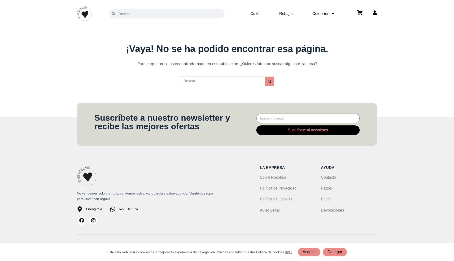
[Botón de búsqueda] (269, 81)
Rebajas (286, 14)
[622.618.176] (112, 209)
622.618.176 (128, 209)
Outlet (255, 14)
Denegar (334, 252)
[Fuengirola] (80, 209)
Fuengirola (94, 209)
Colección (320, 14)
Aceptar (309, 252)
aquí (288, 252)
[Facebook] (81, 220)
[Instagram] (93, 220)
